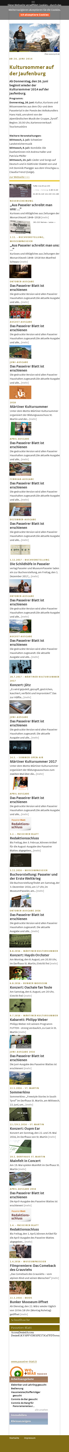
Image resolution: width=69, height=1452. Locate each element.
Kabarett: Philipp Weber (29, 1019)
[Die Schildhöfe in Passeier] (20, 555)
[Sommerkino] (20, 1083)
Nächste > (44, 222)
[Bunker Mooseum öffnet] (20, 1293)
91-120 (41, 194)
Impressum (30, 1438)
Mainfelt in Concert (25, 1161)
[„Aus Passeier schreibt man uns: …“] (20, 196)
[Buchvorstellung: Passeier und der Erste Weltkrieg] (20, 866)
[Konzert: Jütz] (20, 672)
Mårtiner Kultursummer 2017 (33, 761)
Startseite (14, 1438)
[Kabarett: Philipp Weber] (20, 1011)
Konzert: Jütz (20, 685)
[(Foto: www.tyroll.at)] (34, 51)
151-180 (55, 194)
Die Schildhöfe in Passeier (30, 564)
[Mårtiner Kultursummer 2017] (20, 753)
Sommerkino (20, 1092)
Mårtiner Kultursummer (29, 406)
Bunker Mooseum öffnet (29, 1302)
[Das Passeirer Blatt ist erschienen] (20, 277)
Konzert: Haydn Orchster (29, 955)
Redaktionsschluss (24, 838)
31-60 (55, 190)
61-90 (35, 194)
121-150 (48, 194)
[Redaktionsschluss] (20, 829)
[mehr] (45, 217)
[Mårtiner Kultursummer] (20, 398)
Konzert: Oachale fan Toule (31, 987)
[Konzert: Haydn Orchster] (20, 946)
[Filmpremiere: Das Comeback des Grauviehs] (20, 1257)
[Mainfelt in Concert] (20, 1152)
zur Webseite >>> (19, 177)
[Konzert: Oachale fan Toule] (20, 979)
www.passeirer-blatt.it (24, 1361)
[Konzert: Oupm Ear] (20, 1120)
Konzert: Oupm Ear (25, 1128)
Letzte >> (52, 222)
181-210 (36, 222)
